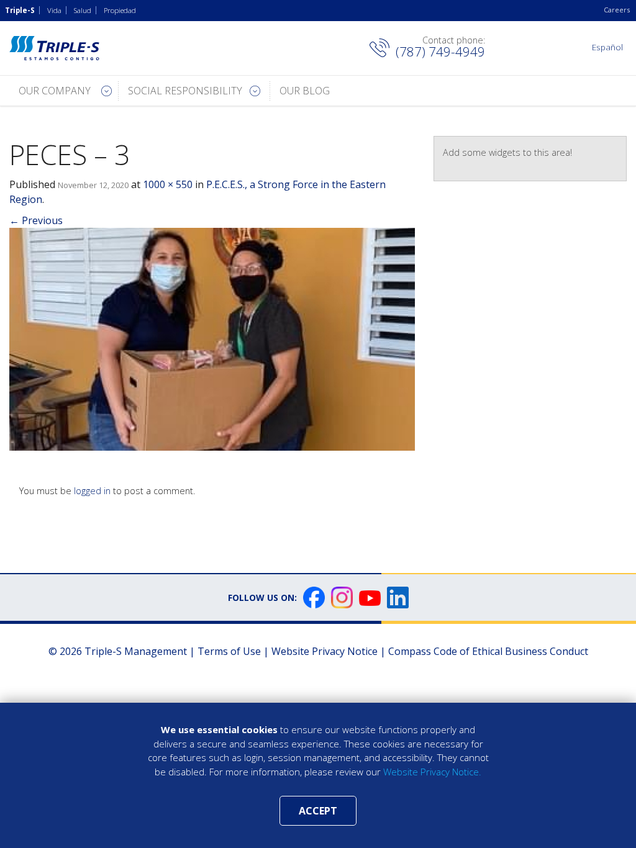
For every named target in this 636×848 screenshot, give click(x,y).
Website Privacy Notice (324, 651)
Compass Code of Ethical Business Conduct (488, 651)
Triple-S (20, 10)
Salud (82, 10)
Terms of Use (229, 651)
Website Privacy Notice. (432, 771)
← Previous (36, 220)
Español (607, 47)
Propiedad (120, 10)
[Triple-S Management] (54, 48)
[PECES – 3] (212, 338)
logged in (92, 491)
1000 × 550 (168, 184)
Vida (54, 10)
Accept (318, 811)
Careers (617, 9)
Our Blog (304, 90)
